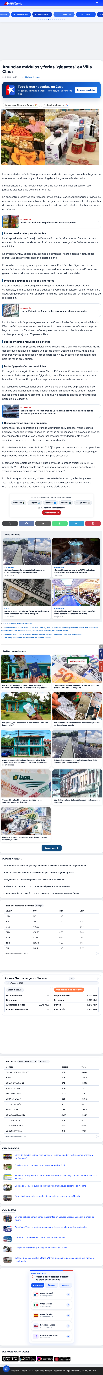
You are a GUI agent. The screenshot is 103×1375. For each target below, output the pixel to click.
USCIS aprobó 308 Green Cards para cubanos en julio (40, 1237)
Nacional (12, 623)
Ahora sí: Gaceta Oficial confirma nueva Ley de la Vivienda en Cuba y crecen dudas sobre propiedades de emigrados (24, 762)
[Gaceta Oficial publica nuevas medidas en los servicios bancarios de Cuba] (26, 783)
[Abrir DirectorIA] (6, 1368)
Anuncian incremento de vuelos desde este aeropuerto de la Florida (47, 1196)
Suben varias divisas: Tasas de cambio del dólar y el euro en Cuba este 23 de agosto (76, 686)
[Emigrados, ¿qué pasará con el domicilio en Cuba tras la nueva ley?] (26, 706)
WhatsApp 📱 (18, 503)
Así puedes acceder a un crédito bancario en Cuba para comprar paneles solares (75, 761)
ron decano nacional (22, 630)
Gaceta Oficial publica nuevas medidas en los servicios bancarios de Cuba (22, 801)
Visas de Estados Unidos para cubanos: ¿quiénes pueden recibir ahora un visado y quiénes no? (54, 1156)
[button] (101, 653)
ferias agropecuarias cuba (49, 627)
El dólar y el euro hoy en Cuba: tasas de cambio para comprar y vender (24, 838)
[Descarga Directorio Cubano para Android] (27, 1360)
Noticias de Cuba (24, 623)
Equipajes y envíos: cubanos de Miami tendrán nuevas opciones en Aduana (50, 1186)
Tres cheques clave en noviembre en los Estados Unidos (27, 637)
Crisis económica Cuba (28, 627)
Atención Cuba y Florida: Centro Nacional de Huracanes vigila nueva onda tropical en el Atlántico (56, 1177)
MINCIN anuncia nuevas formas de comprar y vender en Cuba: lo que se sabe (76, 724)
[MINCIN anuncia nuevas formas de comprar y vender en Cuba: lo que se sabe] (77, 706)
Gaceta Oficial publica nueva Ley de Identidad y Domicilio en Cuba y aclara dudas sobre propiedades (24, 686)
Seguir (52, 1285)
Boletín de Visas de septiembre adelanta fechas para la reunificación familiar (51, 1227)
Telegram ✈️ (35, 503)
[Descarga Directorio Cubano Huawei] (62, 1360)
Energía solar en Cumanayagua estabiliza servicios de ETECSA (34, 879)
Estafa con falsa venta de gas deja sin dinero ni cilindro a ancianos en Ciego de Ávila (44, 865)
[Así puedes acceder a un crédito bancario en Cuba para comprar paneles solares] (77, 744)
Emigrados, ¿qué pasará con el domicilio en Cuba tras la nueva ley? (25, 724)
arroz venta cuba (10, 627)
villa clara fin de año (60, 630)
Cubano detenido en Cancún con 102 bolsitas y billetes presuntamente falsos (41, 893)
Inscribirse (39, 1285)
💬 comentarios (51, 513)
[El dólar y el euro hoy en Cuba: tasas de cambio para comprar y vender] (26, 821)
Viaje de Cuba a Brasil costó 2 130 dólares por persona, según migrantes (38, 872)
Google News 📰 (83, 503)
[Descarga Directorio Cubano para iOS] (10, 1360)
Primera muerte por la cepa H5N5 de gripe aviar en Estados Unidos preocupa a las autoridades (42, 634)
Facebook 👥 (50, 503)
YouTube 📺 (66, 503)
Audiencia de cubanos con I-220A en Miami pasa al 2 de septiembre (36, 886)
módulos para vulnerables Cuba (75, 627)
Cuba (5, 623)
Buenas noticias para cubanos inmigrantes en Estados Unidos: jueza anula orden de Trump (54, 1218)
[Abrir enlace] (8, 1157)
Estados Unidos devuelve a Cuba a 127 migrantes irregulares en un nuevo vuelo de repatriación (54, 1259)
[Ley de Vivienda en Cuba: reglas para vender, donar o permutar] (77, 783)
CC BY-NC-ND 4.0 (87, 1370)
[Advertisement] (51, 41)
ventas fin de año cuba (41, 630)
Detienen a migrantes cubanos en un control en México (41, 1247)
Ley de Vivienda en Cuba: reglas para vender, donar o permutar (77, 801)
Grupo (66, 1285)
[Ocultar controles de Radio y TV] (101, 646)
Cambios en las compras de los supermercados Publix (40, 1165)
